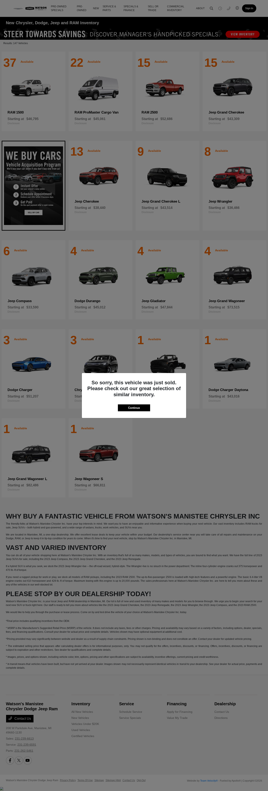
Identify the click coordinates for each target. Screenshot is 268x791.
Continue (134, 407)
